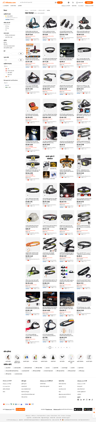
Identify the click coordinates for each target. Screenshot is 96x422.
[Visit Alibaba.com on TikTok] (92, 399)
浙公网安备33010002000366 (71, 419)
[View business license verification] (60, 420)
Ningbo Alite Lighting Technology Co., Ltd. (50, 340)
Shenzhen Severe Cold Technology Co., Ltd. (84, 313)
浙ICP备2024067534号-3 (83, 419)
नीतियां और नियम (24, 397)
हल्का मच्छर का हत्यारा (18, 373)
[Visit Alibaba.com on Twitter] (84, 399)
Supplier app (49, 409)
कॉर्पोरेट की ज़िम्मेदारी (6, 389)
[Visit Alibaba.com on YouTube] (89, 399)
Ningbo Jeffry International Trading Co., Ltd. (67, 121)
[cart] (73, 2)
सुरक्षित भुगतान (23, 383)
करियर (4, 391)
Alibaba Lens (8, 409)
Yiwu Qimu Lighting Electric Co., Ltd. (84, 176)
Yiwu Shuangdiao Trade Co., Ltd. (84, 121)
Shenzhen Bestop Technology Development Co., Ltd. (50, 204)
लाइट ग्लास (47, 367)
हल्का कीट (72, 367)
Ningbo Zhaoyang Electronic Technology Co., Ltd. (33, 259)
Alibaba (26, 10)
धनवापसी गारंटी (24, 386)
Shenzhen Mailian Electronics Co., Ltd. (67, 287)
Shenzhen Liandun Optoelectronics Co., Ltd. (33, 150)
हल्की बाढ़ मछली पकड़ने (28, 367)
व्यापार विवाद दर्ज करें (62, 389)
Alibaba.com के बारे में (7, 380)
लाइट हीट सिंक (56, 367)
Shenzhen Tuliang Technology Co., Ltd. (33, 38)
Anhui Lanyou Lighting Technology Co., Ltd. (67, 176)
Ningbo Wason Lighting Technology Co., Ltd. (84, 260)
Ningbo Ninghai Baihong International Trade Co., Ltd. (67, 92)
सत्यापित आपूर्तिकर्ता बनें (81, 391)
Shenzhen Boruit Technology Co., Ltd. (50, 121)
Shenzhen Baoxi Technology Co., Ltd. (50, 232)
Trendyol (63, 415)
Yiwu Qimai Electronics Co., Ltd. (83, 91)
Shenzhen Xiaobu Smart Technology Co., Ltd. (50, 38)
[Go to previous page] (47, 347)
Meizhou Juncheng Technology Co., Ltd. (33, 91)
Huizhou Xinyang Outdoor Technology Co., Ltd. (67, 205)
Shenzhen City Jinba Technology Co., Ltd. (67, 37)
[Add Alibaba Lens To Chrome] (20, 409)
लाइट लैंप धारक (81, 367)
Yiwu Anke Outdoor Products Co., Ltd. (84, 147)
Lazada (48, 415)
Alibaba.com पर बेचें (81, 383)
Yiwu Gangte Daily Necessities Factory (84, 204)
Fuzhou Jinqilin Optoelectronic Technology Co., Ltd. (50, 314)
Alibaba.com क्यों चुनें (7, 383)
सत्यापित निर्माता (43, 383)
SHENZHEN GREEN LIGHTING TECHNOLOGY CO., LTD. (33, 232)
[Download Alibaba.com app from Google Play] (88, 409)
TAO (59, 415)
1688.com (33, 415)
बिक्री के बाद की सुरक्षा (25, 391)
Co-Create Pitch (6, 386)
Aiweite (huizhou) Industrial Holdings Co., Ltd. (33, 178)
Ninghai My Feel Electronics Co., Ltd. (33, 121)
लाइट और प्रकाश (33, 10)
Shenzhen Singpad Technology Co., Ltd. (67, 314)
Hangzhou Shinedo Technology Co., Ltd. (33, 313)
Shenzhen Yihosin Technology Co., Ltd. (84, 287)
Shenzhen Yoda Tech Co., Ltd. (83, 38)
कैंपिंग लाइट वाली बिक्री (36, 370)
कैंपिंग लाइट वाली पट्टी (71, 370)
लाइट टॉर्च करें (8, 367)
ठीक (21, 53)
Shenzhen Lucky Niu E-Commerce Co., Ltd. (33, 204)
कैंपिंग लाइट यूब (81, 370)
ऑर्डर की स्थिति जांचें (80, 389)
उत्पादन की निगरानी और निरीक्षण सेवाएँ (27, 394)
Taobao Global (54, 415)
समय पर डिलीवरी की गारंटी (26, 389)
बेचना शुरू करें (79, 386)
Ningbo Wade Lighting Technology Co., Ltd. (50, 286)
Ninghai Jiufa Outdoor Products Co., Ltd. (67, 65)
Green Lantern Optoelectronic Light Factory (84, 65)
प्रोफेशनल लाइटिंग (41, 10)
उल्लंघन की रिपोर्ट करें (62, 397)
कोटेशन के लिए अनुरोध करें (44, 386)
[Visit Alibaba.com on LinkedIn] (81, 399)
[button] (55, 2)
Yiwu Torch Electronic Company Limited (50, 260)
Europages (68, 415)
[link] (94, 409)
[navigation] (13, 179)
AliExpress (28, 415)
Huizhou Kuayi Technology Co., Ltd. (33, 287)
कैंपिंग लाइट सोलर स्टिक (60, 370)
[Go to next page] (69, 347)
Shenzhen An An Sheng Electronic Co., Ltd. (67, 260)
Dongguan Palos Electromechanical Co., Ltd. (67, 147)
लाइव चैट (60, 386)
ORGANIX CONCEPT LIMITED (49, 147)
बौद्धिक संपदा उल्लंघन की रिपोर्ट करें (65, 394)
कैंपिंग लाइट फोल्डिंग (39, 367)
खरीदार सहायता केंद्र (62, 383)
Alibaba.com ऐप (56, 409)
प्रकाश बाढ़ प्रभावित (17, 367)
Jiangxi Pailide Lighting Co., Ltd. (49, 92)
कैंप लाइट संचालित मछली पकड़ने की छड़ (12, 370)
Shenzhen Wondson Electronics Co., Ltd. (33, 341)
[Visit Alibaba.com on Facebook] (78, 399)
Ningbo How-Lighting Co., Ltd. (66, 232)
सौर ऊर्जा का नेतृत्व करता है (48, 370)
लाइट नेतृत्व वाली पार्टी (25, 370)
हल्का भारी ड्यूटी (64, 367)
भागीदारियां (79, 394)
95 (66, 347)
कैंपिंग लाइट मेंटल (8, 373)
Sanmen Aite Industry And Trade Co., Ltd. (50, 65)
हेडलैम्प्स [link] (48, 10)
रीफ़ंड (60, 391)
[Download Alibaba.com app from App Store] (78, 409)
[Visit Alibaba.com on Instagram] (86, 399)
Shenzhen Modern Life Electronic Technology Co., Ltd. (67, 340)
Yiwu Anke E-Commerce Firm (83, 232)
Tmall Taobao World (41, 415)
